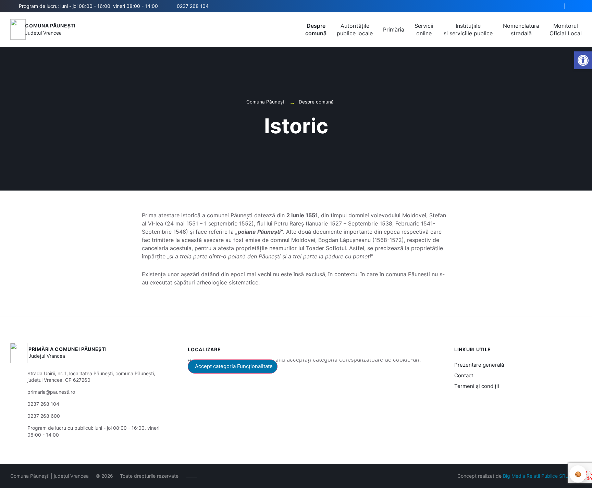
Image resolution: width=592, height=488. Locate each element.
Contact (463, 375)
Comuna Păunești (50, 25)
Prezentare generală (479, 365)
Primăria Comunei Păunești (67, 349)
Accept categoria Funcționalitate (234, 366)
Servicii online (424, 29)
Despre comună (315, 29)
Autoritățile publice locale (355, 29)
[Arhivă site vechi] (577, 6)
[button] (553, 6)
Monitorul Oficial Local (566, 29)
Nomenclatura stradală (521, 29)
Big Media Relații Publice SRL (535, 476)
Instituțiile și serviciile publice (468, 29)
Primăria (393, 29)
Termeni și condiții (476, 386)
